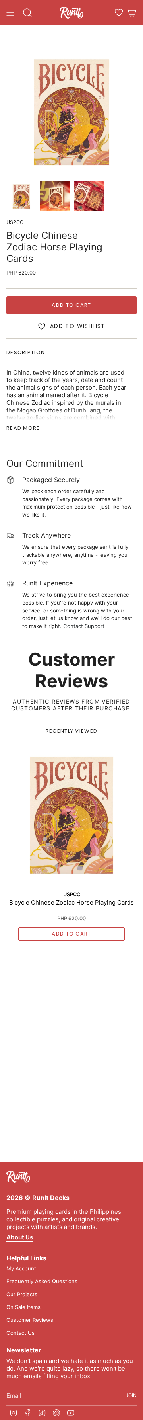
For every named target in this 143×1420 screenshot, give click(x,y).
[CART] (132, 13)
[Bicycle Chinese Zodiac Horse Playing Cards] (71, 815)
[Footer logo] (18, 1177)
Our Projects (21, 1294)
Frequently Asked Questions (41, 1281)
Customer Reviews (29, 1320)
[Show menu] (10, 13)
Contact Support (83, 626)
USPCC (14, 222)
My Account (21, 1268)
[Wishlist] (119, 12)
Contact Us (20, 1333)
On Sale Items (23, 1307)
